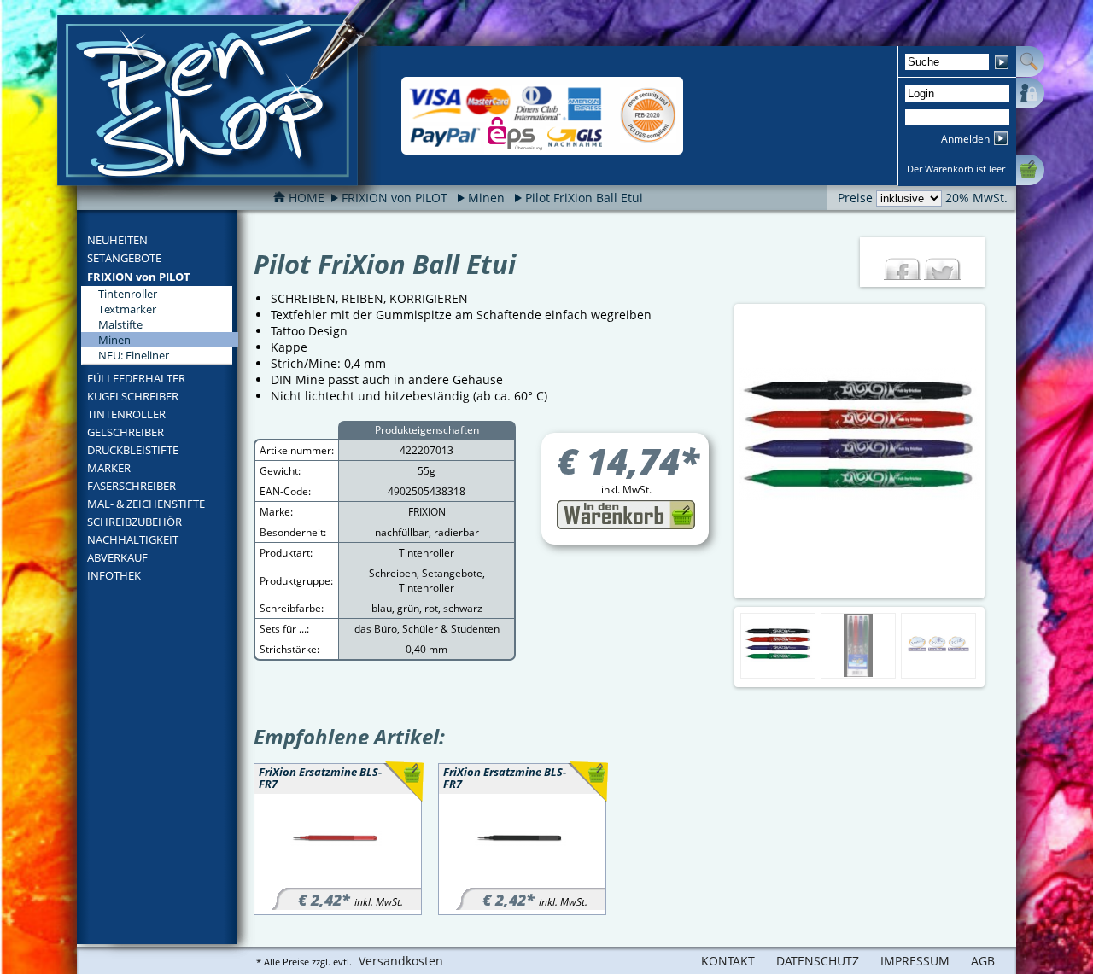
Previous (720, 451)
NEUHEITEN (117, 240)
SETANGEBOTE (124, 257)
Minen (486, 198)
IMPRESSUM (915, 961)
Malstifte (120, 324)
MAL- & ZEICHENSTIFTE (146, 503)
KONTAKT (728, 961)
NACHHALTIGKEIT (132, 539)
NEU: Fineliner (133, 355)
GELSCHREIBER (125, 432)
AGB (983, 961)
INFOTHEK (114, 575)
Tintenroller (127, 293)
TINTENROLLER (126, 414)
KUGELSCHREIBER (132, 396)
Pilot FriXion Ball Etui (584, 198)
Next (999, 451)
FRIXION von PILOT (138, 276)
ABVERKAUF (117, 557)
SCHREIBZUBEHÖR (134, 521)
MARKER (109, 467)
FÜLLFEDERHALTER (136, 378)
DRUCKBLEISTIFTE (132, 450)
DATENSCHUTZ (817, 961)
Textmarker (127, 309)
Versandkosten (401, 961)
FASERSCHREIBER (131, 485)
